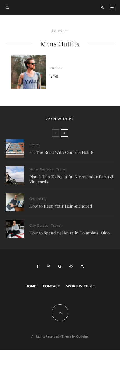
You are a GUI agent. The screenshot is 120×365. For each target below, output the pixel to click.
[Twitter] (48, 266)
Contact (51, 286)
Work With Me (80, 286)
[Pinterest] (70, 266)
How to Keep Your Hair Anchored (60, 205)
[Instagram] (59, 266)
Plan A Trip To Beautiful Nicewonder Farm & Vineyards (71, 179)
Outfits (56, 68)
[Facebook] (37, 266)
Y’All (54, 76)
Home (30, 286)
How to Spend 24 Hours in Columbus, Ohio (69, 232)
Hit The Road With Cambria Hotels (61, 152)
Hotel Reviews (41, 169)
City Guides (38, 225)
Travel (34, 145)
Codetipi (82, 336)
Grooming (38, 198)
